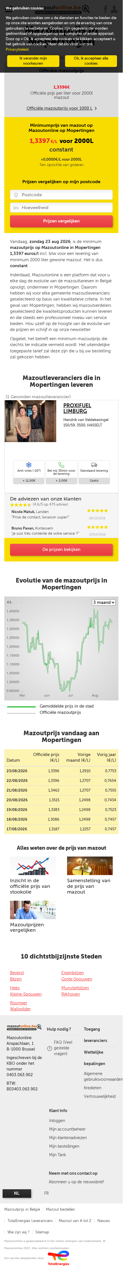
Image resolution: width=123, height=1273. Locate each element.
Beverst (17, 972)
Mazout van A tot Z (75, 1221)
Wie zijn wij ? (18, 1232)
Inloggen (57, 1120)
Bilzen (16, 979)
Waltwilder (20, 1009)
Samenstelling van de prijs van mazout (88, 886)
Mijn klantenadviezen (68, 1137)
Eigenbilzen (72, 972)
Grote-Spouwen (76, 979)
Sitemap (42, 1232)
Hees (15, 987)
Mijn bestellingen (64, 1146)
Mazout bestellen (60, 1209)
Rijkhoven (70, 994)
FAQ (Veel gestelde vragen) (63, 1048)
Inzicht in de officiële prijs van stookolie (30, 886)
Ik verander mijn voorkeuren (33, 61)
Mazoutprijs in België (22, 1209)
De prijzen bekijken (61, 549)
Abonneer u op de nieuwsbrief (76, 1182)
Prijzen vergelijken (61, 221)
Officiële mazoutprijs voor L (59, 108)
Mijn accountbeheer (67, 1129)
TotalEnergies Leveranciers (30, 1221)
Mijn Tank (57, 1155)
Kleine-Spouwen (26, 994)
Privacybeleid (17, 49)
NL (16, 1193)
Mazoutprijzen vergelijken (27, 927)
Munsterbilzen (75, 987)
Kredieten (92, 1088)
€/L (44, 141)
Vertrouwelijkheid (100, 1096)
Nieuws (103, 1221)
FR (46, 1193)
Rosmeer (18, 1003)
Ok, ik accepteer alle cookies (91, 61)
